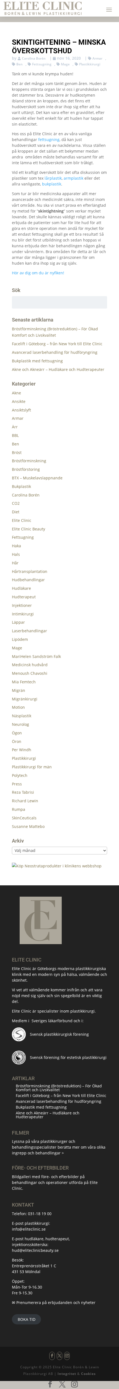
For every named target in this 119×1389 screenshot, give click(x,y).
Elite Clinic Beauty (28, 529)
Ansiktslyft (21, 410)
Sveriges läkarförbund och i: (58, 1020)
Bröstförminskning (29, 460)
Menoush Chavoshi (29, 673)
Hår (15, 562)
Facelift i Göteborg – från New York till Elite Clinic (57, 343)
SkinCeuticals (24, 817)
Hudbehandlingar (28, 579)
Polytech (19, 775)
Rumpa (18, 809)
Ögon (17, 732)
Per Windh (21, 749)
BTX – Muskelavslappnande (37, 477)
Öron (16, 741)
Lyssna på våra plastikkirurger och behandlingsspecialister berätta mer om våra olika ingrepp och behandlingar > (58, 1147)
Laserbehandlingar (29, 630)
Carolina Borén (34, 58)
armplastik (73, 178)
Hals (16, 554)
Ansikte (18, 401)
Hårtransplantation (29, 571)
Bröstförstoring (26, 469)
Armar (97, 58)
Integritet (67, 1373)
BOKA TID (26, 1319)
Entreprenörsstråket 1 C (34, 1265)
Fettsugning (41, 64)
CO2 (16, 503)
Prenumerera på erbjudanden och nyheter (55, 1302)
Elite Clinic (21, 520)
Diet (15, 511)
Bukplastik (21, 486)
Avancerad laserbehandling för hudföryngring (54, 352)
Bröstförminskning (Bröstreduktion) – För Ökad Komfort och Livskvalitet (59, 1087)
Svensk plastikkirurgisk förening (59, 1034)
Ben (19, 64)
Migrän (18, 690)
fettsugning (49, 139)
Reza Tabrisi (23, 792)
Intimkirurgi (23, 614)
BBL (15, 435)
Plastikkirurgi (89, 64)
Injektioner (22, 605)
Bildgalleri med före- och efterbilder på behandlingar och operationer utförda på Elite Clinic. (55, 1182)
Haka (16, 545)
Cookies (88, 1373)
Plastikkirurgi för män (32, 766)
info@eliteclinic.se (29, 1229)
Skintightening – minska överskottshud (59, 46)
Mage (65, 64)
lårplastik (53, 178)
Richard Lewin (25, 800)
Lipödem (20, 639)
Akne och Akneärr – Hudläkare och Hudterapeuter (58, 369)
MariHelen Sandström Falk (36, 656)
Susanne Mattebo (28, 826)
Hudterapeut (24, 596)
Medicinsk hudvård (30, 664)
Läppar (18, 622)
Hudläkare (21, 588)
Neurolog (20, 724)
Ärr (15, 426)
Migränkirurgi (24, 699)
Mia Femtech (24, 681)
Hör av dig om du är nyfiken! (38, 272)
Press (17, 784)
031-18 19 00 (39, 1213)
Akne (16, 392)
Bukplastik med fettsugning (37, 360)
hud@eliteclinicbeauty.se (35, 1250)
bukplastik (51, 184)
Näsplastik (21, 715)
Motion (18, 707)
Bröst (17, 452)
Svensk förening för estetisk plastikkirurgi (68, 1057)
